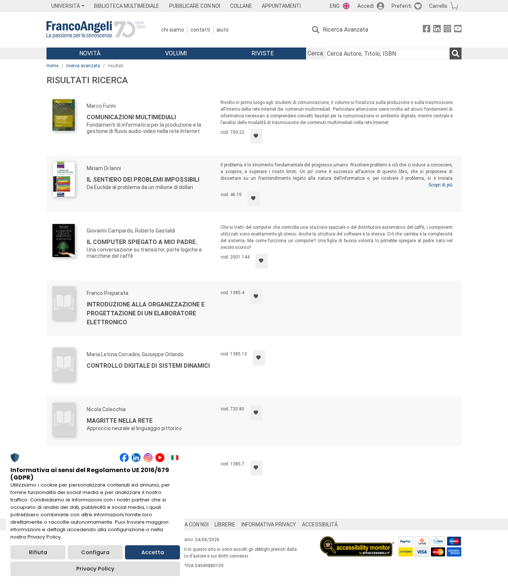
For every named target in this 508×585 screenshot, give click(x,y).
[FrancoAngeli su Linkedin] (437, 30)
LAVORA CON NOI (188, 524)
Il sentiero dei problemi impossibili (143, 179)
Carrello (438, 6)
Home (52, 65)
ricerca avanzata (83, 65)
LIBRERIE (225, 524)
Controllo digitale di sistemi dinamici (148, 365)
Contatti (200, 30)
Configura (95, 552)
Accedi (365, 6)
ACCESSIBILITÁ (320, 524)
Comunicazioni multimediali (131, 117)
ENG (335, 6)
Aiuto (222, 30)
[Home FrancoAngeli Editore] (95, 30)
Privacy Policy (95, 568)
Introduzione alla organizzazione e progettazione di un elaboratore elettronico (146, 313)
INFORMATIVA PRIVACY (268, 524)
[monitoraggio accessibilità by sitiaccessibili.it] (357, 540)
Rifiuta (38, 552)
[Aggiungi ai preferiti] (256, 136)
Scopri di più (440, 185)
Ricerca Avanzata (345, 29)
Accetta (152, 552)
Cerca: (316, 53)
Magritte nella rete (119, 420)
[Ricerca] (456, 53)
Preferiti (401, 6)
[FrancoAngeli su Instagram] (447, 30)
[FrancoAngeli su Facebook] (426, 30)
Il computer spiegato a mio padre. (142, 242)
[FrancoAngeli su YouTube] (458, 30)
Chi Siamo (172, 30)
